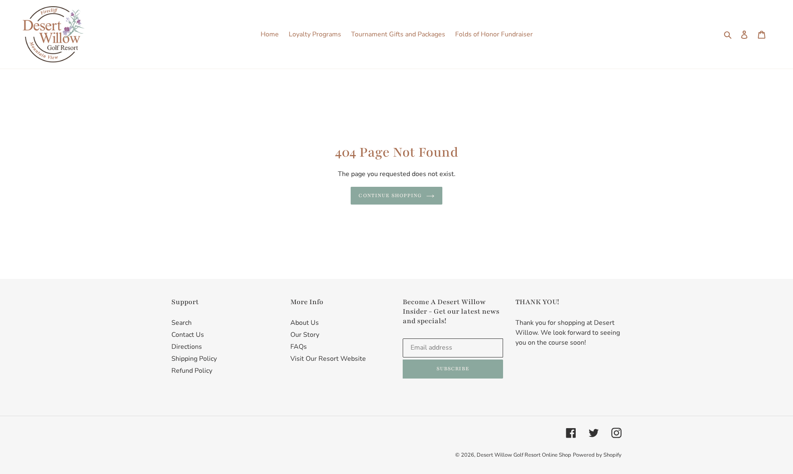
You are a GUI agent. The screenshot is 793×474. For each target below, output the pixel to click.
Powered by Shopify (597, 455)
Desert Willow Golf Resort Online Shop (524, 455)
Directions (186, 346)
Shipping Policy (194, 358)
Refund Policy (191, 370)
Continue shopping (390, 195)
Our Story (304, 334)
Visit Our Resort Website (328, 358)
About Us (304, 322)
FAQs (298, 346)
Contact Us (187, 334)
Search (181, 322)
